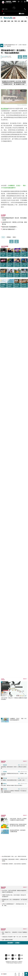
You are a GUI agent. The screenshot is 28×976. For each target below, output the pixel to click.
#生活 (3, 237)
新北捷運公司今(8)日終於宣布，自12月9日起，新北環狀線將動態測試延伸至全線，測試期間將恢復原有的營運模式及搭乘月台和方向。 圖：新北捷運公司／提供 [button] (14, 83)
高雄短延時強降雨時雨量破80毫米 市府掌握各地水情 (17, 275)
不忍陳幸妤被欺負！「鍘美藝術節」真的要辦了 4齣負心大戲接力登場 (10, 254)
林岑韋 (6, 56)
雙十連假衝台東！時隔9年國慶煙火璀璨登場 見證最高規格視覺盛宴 (3, 265)
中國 (15, 21)
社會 (12, 21)
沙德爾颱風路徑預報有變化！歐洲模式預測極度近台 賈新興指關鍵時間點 (3, 285)
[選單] (1, 18)
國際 (5, 21)
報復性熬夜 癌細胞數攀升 (17, 266)
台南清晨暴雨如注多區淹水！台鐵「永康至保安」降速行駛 (3, 275)
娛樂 (22, 21)
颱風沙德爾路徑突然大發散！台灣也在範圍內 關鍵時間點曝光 (10, 265)
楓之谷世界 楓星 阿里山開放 (17, 255)
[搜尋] (27, 18)
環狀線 (6, 108)
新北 (2, 108)
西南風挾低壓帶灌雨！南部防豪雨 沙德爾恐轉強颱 (10, 285)
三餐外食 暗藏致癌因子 (10, 276)
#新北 (14, 237)
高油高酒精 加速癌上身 (24, 286)
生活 (19, 21)
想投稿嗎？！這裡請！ (14, 942)
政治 (2, 21)
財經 (8, 21)
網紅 (25, 21)
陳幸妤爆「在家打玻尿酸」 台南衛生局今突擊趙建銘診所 (3, 254)
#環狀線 (9, 237)
